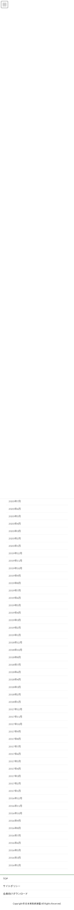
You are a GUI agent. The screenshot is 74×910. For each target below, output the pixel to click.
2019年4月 (15, 612)
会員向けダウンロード (15, 893)
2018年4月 (15, 679)
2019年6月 (15, 597)
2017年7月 (15, 746)
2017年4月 (15, 768)
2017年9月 (15, 731)
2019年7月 (15, 590)
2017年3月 (15, 776)
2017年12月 (15, 709)
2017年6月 (15, 753)
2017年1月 (15, 790)
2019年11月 (15, 560)
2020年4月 (15, 523)
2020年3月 (15, 531)
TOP (5, 878)
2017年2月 (15, 783)
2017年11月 (15, 716)
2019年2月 (15, 627)
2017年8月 (15, 739)
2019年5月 (15, 605)
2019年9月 (15, 575)
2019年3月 (15, 620)
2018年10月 (15, 649)
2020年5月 (15, 516)
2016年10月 (15, 813)
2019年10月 (15, 568)
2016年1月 (15, 865)
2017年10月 (15, 724)
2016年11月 (15, 805)
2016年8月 (15, 828)
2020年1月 (15, 545)
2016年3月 (15, 857)
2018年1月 (15, 701)
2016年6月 (15, 842)
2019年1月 (15, 635)
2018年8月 (15, 657)
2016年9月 (15, 820)
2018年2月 (15, 694)
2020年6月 (15, 508)
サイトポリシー (11, 886)
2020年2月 (15, 538)
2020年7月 (15, 501)
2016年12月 (15, 798)
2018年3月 (15, 687)
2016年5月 (15, 850)
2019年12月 (15, 553)
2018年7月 (15, 664)
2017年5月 (15, 761)
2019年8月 (15, 583)
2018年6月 (15, 672)
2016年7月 (15, 835)
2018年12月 (15, 642)
